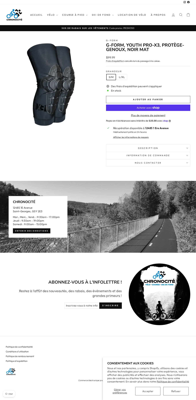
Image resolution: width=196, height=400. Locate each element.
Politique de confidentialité (173, 381)
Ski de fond (101, 14)
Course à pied (73, 14)
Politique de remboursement (20, 356)
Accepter (147, 391)
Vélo (51, 14)
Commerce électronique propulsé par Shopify (98, 380)
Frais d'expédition (115, 61)
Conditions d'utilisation (17, 351)
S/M (111, 77)
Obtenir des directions (31, 231)
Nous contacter (148, 162)
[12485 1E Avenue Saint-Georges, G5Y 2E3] (98, 217)
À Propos (158, 14)
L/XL (122, 77)
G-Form (112, 40)
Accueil (36, 14)
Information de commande (148, 155)
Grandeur (114, 71)
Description (148, 148)
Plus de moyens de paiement (148, 115)
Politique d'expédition (17, 361)
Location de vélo (132, 14)
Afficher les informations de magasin (131, 137)
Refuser (176, 391)
